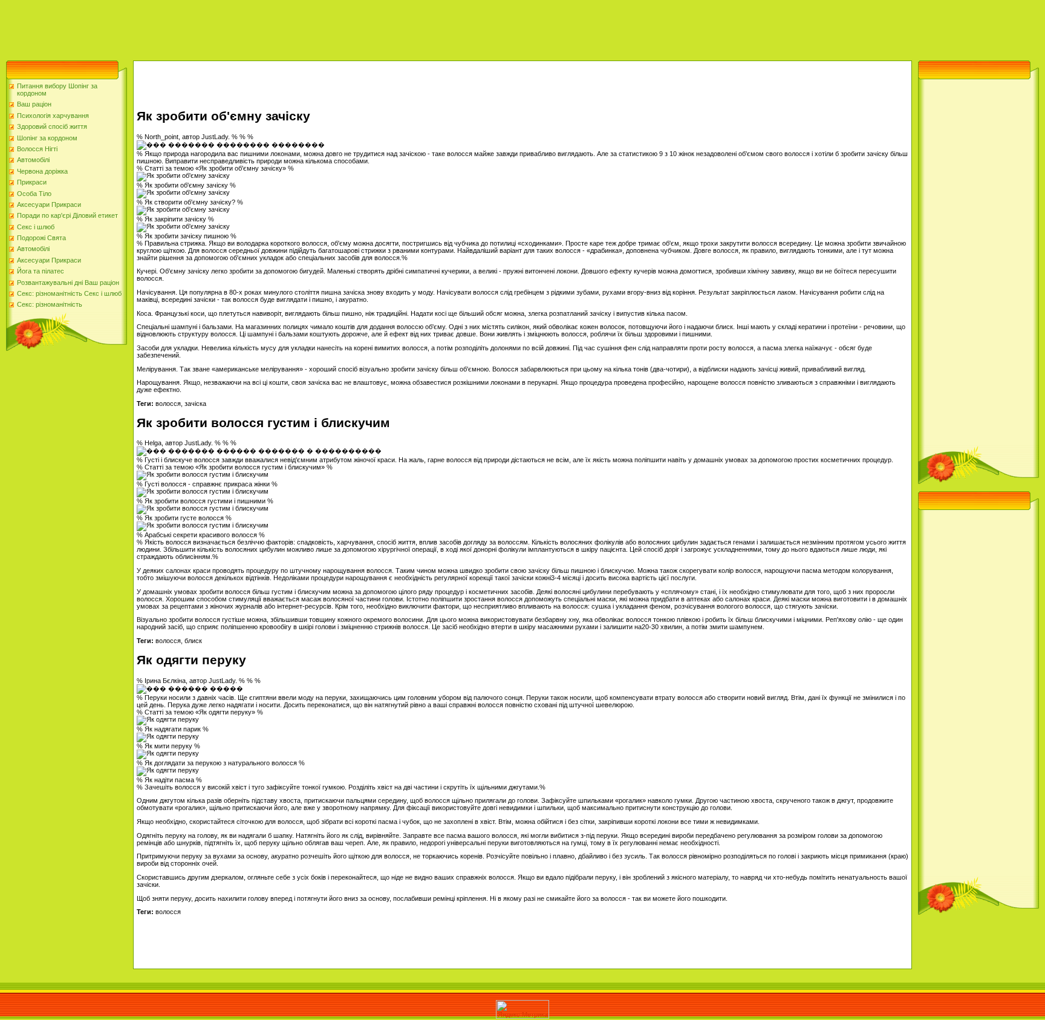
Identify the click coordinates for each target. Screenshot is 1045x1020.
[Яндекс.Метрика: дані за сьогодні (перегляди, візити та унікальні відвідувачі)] (522, 1009)
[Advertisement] (220, 27)
